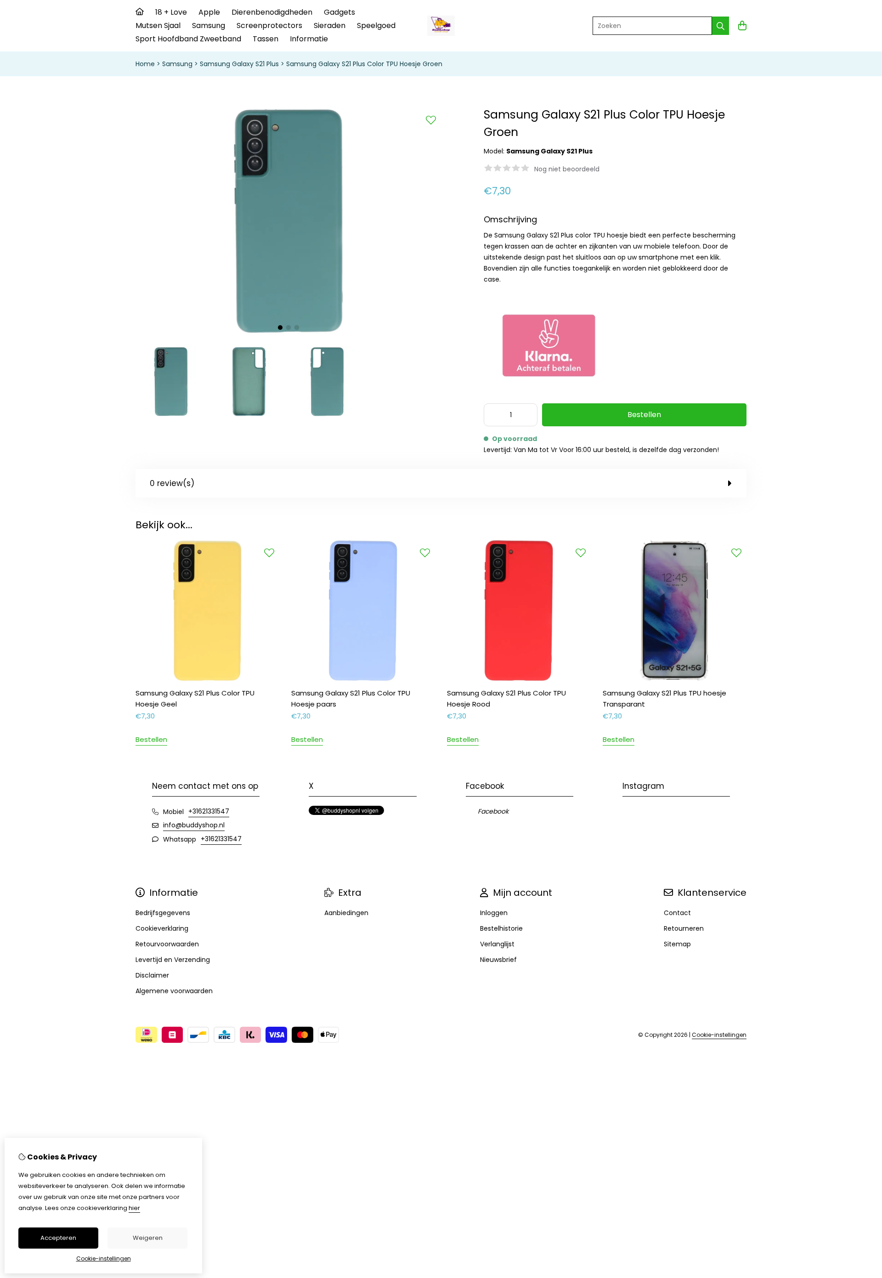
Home (145, 63)
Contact (677, 912)
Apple (209, 12)
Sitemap (677, 944)
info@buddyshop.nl (194, 825)
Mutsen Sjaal (158, 25)
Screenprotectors (269, 25)
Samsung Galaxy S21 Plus (239, 63)
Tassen (265, 39)
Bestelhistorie (501, 928)
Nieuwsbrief (498, 959)
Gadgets (339, 12)
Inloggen (494, 912)
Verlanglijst (497, 944)
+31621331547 (208, 811)
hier (134, 1208)
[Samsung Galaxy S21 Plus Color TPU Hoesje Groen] (288, 333)
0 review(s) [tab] (172, 483)
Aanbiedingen (346, 912)
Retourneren (684, 928)
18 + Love (171, 12)
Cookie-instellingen (719, 1035)
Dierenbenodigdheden (272, 12)
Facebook (493, 811)
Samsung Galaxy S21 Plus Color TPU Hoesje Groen (364, 63)
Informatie (309, 39)
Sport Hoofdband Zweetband (188, 39)
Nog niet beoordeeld (566, 169)
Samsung (208, 25)
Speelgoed (376, 25)
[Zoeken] (720, 26)
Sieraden (329, 25)
